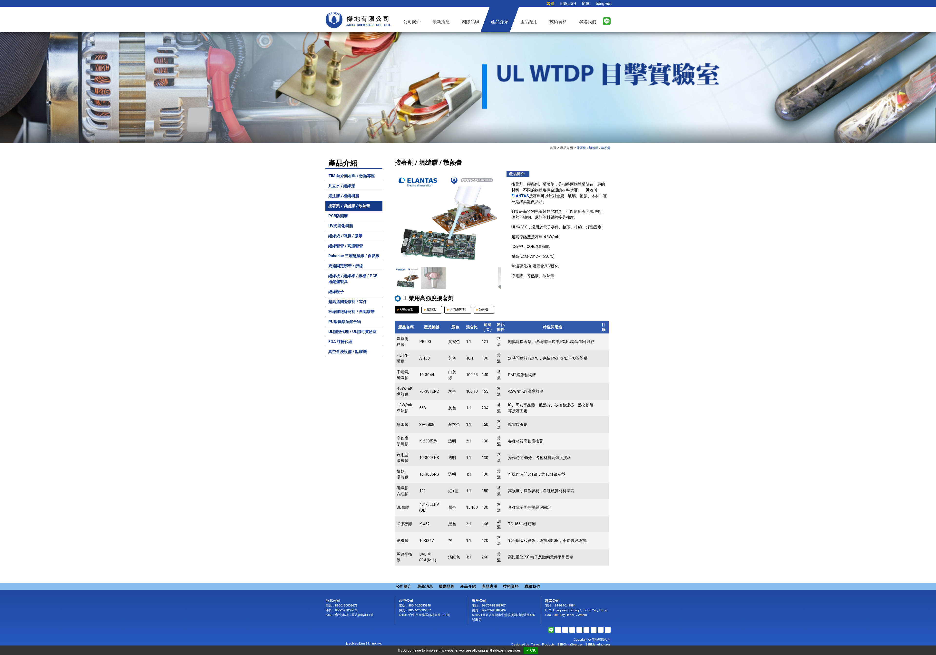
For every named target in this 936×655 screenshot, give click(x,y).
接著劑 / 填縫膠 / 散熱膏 (349, 206)
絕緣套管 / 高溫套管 (345, 246)
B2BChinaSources (570, 644)
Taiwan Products (543, 644)
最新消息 (425, 586)
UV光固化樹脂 (340, 226)
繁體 (550, 3)
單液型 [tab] (431, 310)
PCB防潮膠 (338, 216)
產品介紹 (499, 21)
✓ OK (531, 650)
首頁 (553, 148)
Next (900, 90)
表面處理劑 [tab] (458, 310)
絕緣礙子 (336, 291)
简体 (586, 3)
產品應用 (489, 586)
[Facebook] (558, 630)
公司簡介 (403, 586)
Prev (35, 90)
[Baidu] (601, 630)
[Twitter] (565, 630)
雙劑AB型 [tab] (406, 310)
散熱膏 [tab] (483, 310)
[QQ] (608, 630)
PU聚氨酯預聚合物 (344, 321)
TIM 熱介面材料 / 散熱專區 (351, 176)
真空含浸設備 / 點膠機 (347, 351)
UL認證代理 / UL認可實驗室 (352, 331)
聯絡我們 (532, 586)
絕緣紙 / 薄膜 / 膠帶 (345, 236)
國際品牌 (446, 586)
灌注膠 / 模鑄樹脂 (343, 196)
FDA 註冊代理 (340, 341)
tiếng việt (603, 3)
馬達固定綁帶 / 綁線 (345, 266)
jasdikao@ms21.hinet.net (364, 643)
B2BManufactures (598, 644)
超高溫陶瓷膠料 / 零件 (347, 301)
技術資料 (511, 586)
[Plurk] (572, 630)
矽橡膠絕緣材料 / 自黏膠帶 (351, 311)
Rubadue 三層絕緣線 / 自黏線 (354, 256)
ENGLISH (568, 3)
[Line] (607, 21)
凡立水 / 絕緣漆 (341, 186)
